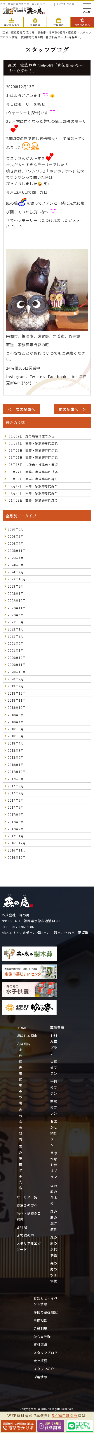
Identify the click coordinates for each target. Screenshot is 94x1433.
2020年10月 (17, 672)
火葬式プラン (53, 1067)
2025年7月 (16, 558)
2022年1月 (16, 629)
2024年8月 (16, 565)
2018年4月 (16, 743)
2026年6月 (16, 529)
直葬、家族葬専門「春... (35, 472)
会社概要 (40, 1360)
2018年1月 (16, 764)
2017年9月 (16, 779)
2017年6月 (16, 800)
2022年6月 (16, 615)
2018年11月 (17, 700)
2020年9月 (16, 679)
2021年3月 (16, 636)
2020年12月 (17, 657)
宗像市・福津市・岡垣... (35, 464)
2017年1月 (16, 836)
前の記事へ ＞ (72, 409)
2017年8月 (16, 786)
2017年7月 (16, 793)
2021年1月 (16, 650)
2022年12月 (17, 600)
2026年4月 (16, 543)
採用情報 (40, 1377)
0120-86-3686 (23, 926)
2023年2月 (16, 586)
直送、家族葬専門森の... (35, 479)
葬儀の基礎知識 (45, 1312)
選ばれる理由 (27, 1035)
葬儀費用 (57, 1027)
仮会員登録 (42, 1336)
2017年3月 (16, 822)
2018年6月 (16, 729)
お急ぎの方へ (27, 1205)
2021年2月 (16, 643)
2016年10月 (17, 857)
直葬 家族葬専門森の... (35, 486)
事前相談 (40, 1320)
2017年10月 (17, 771)
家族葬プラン (53, 1107)
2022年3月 (16, 622)
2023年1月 (16, 593)
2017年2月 (16, 829)
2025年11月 (17, 550)
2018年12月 (17, 693)
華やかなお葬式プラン (53, 1165)
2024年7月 (16, 572)
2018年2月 (16, 757)
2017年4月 (16, 814)
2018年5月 (16, 736)
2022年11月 (17, 608)
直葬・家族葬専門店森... (35, 443)
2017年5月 (16, 807)
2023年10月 (17, 579)
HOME (22, 1027)
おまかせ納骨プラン (53, 1133)
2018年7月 (16, 722)
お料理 (22, 1227)
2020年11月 (17, 664)
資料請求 (40, 1344)
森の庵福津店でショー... (35, 436)
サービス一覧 (27, 1197)
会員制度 (40, 1328)
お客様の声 (25, 1235)
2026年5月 (16, 536)
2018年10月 (17, 707)
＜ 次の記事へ (21, 409)
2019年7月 (16, 686)
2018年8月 (16, 715)
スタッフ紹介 (43, 1368)
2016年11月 (17, 850)
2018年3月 (16, 750)
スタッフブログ (45, 1352)
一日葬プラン (53, 1087)
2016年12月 (17, 843)
